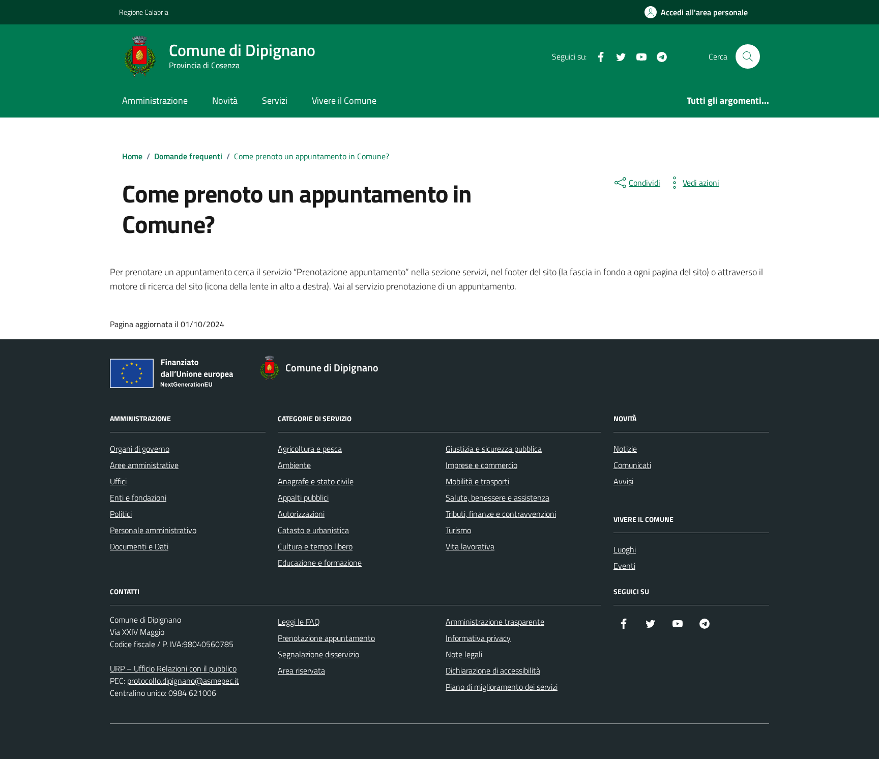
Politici (121, 514)
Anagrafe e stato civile (316, 481)
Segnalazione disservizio (318, 654)
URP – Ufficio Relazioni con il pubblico (173, 668)
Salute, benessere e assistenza (497, 497)
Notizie (625, 449)
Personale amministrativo (153, 530)
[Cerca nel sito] (748, 56)
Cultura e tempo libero (315, 546)
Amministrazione (155, 100)
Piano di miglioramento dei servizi (502, 687)
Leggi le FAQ (299, 622)
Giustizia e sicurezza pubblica (494, 449)
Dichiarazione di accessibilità (493, 670)
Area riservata (301, 670)
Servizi (274, 100)
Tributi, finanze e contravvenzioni (501, 514)
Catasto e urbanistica (313, 530)
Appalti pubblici (303, 497)
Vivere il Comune (344, 100)
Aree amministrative (144, 465)
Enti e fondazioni (138, 497)
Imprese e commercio (481, 465)
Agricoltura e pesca (310, 449)
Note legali (464, 654)
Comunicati (632, 465)
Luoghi (624, 549)
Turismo (458, 530)
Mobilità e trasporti (477, 481)
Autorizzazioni (301, 514)
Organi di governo (139, 449)
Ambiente (294, 465)
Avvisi (623, 481)
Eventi (624, 566)
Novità (225, 100)
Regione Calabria (143, 12)
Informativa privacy (478, 638)
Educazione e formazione (320, 563)
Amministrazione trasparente (495, 622)
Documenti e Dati (139, 546)
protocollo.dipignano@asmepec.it (183, 681)
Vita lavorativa (470, 546)
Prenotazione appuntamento (326, 638)
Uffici (118, 481)
